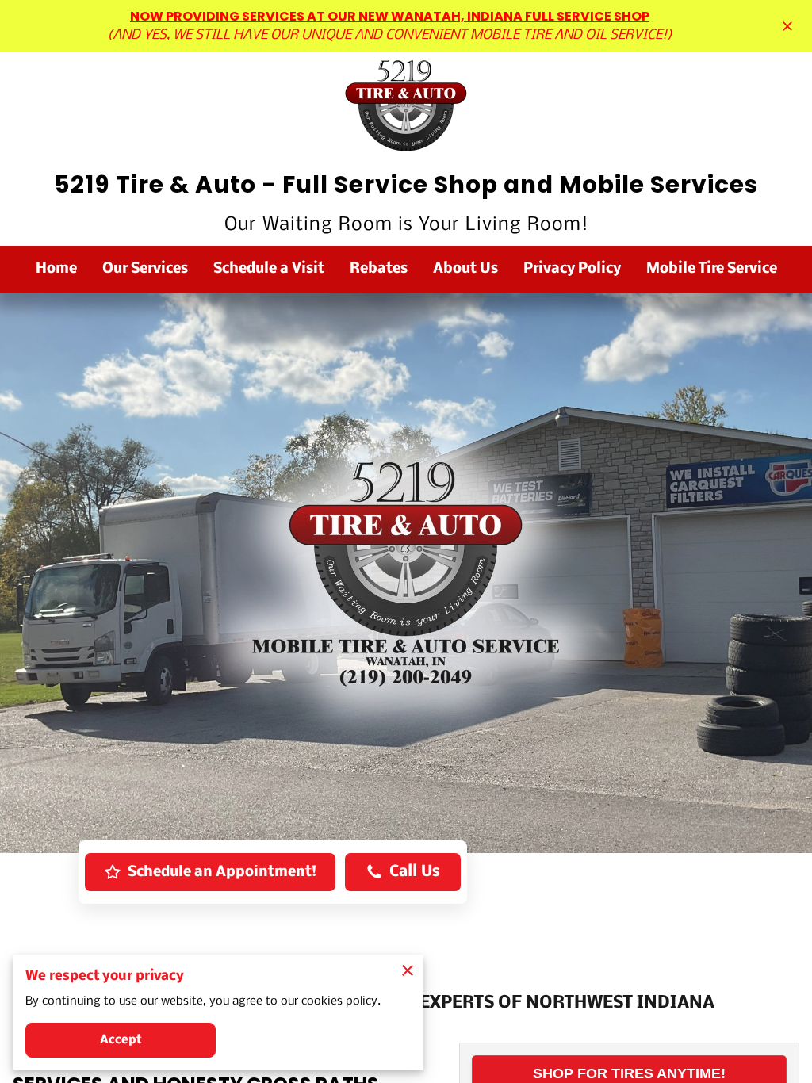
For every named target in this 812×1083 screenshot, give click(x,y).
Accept (121, 1040)
